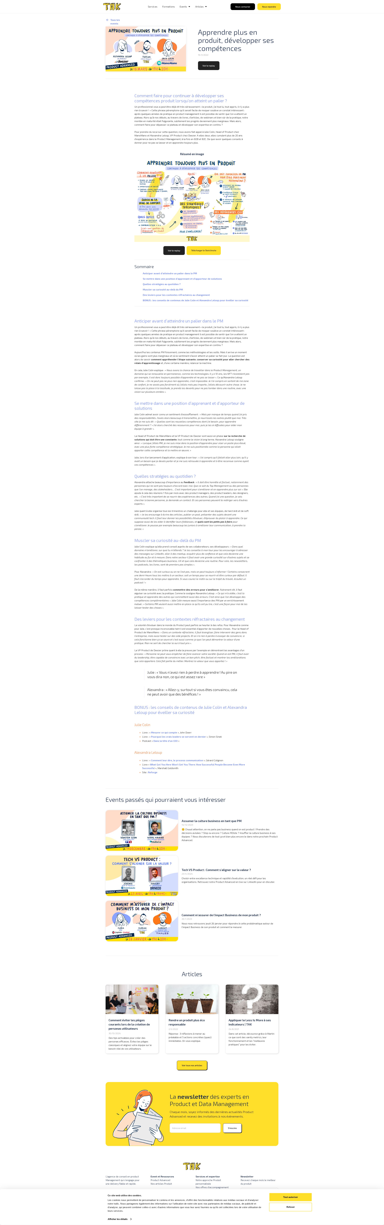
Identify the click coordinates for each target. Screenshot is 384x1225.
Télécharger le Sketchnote (203, 250)
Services (152, 6)
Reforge (152, 772)
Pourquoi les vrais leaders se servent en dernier (178, 736)
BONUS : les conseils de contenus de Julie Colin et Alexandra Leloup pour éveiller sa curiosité (196, 300)
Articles (199, 6)
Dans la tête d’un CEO (165, 740)
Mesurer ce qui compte (164, 732)
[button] (185, 6)
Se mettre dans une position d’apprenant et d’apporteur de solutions (182, 278)
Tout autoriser (290, 1197)
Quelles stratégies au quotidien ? (162, 284)
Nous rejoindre (269, 6)
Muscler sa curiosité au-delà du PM (163, 289)
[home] (112, 6)
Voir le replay (208, 65)
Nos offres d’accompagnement (212, 1187)
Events (183, 6)
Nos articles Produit (161, 1183)
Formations (168, 6)
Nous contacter (242, 6)
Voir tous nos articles (192, 1065)
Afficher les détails (118, 1219)
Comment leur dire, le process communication (177, 760)
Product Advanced (160, 1180)
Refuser (290, 1207)
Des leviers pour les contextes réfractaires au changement (176, 294)
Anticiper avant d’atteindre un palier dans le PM (170, 273)
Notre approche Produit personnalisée (208, 1182)
